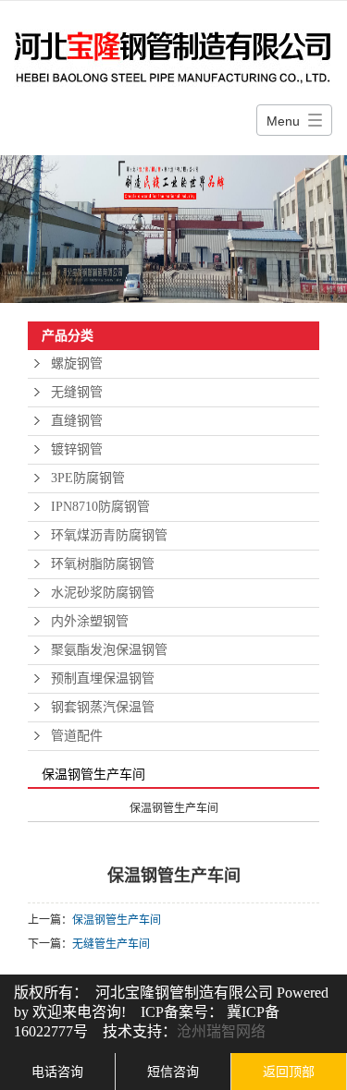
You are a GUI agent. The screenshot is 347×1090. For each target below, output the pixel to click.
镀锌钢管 (77, 449)
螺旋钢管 (77, 363)
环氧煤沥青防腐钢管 (109, 535)
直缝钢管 (77, 421)
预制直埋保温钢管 (103, 678)
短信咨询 (173, 1071)
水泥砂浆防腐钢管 (103, 593)
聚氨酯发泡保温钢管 (109, 650)
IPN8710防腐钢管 (100, 507)
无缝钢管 (77, 392)
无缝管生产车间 (111, 944)
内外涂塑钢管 (90, 621)
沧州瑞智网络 (221, 1031)
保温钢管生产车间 (116, 920)
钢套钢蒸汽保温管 (103, 707)
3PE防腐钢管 (88, 478)
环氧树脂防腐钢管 (103, 564)
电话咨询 (57, 1071)
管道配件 (77, 736)
